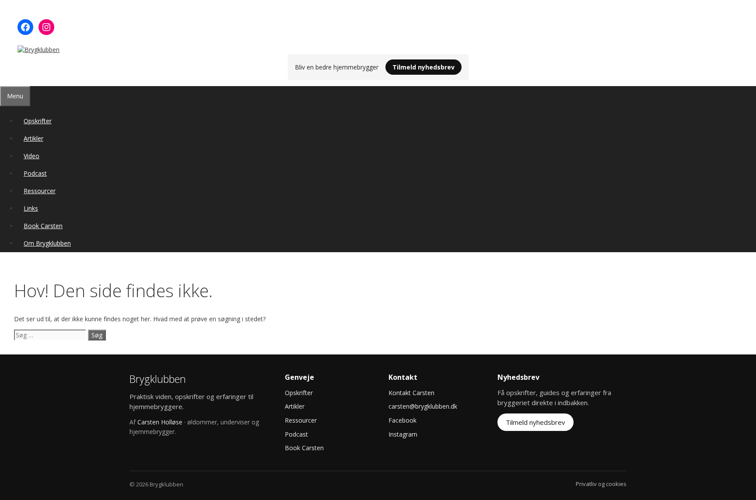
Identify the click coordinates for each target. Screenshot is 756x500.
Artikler (33, 138)
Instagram (402, 434)
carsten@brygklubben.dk (422, 406)
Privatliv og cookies (601, 484)
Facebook (402, 420)
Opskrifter (38, 121)
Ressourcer (40, 191)
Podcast (35, 173)
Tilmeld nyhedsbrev (423, 67)
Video (31, 156)
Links (31, 208)
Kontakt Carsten (411, 393)
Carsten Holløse (159, 422)
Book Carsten (43, 226)
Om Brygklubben (47, 243)
